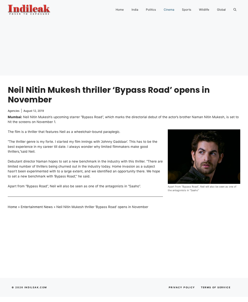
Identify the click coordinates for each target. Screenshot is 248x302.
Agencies (13, 110)
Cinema (169, 9)
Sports (186, 9)
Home (120, 9)
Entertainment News (37, 207)
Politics (151, 9)
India (135, 9)
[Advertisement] (124, 48)
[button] (235, 9)
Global (221, 9)
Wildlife (204, 9)
